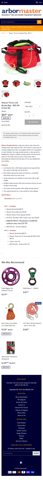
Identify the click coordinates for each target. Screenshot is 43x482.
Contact (30, 27)
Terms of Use (22, 415)
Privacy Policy (21, 413)
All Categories (21, 400)
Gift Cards (19, 27)
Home (3, 27)
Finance (25, 27)
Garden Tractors (21, 431)
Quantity (27, 112)
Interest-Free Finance (21, 407)
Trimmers (21, 436)
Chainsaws (21, 428)
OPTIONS (27, 102)
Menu (6, 2)
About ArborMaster (22, 397)
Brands (13, 27)
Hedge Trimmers (21, 433)
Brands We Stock (21, 402)
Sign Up (36, 453)
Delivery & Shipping (22, 410)
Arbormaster (23, 468)
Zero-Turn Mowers (21, 441)
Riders (21, 438)
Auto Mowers (21, 423)
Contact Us (21, 405)
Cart (40, 2)
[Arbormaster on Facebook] (21, 463)
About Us (8, 27)
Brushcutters (22, 425)
